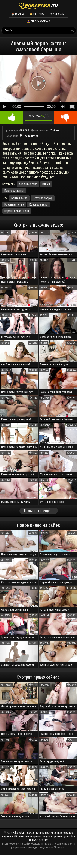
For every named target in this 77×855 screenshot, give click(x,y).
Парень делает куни (16, 211)
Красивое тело (38, 204)
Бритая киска (19, 198)
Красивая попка (14, 204)
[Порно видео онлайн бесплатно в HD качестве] (38, 5)
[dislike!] (65, 117)
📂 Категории (37, 14)
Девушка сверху (42, 198)
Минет (46, 184)
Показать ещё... (39, 511)
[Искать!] (72, 30)
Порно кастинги (14, 190)
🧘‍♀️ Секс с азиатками (38, 21)
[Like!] (11, 117)
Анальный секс (28, 184)
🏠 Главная (17, 14)
